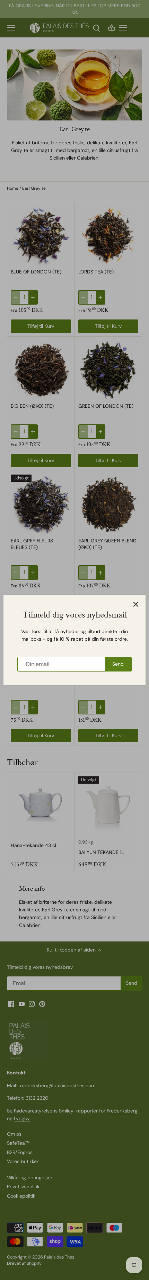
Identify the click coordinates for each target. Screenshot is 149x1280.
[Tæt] (135, 604)
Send (118, 664)
